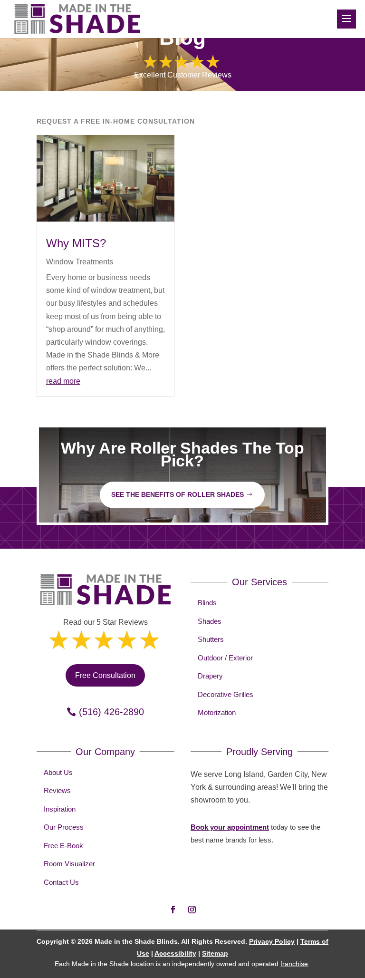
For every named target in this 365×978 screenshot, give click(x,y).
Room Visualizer (69, 864)
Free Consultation (105, 675)
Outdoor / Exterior (225, 658)
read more (63, 381)
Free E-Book (63, 846)
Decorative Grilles (225, 694)
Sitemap (215, 953)
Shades (209, 621)
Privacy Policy (272, 941)
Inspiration (60, 809)
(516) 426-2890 (111, 712)
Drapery (210, 676)
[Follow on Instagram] (192, 909)
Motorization (217, 712)
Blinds (207, 603)
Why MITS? (76, 243)
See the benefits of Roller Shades (177, 494)
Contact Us (61, 882)
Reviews (57, 790)
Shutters (211, 639)
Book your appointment (230, 827)
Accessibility (175, 953)
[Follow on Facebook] (173, 909)
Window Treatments (79, 262)
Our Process (64, 827)
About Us (58, 772)
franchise (294, 964)
